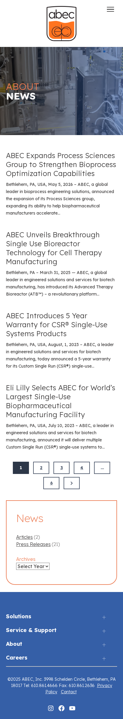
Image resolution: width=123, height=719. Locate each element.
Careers (16, 658)
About (14, 644)
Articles (24, 537)
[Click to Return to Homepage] (61, 39)
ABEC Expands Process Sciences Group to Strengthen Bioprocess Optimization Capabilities (61, 164)
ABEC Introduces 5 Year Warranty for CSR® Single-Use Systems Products (56, 324)
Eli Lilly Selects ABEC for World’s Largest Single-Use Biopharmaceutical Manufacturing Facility (60, 401)
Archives (26, 559)
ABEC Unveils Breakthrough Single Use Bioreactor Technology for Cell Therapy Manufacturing (54, 248)
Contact (69, 691)
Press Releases (33, 544)
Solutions (18, 617)
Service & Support (31, 630)
